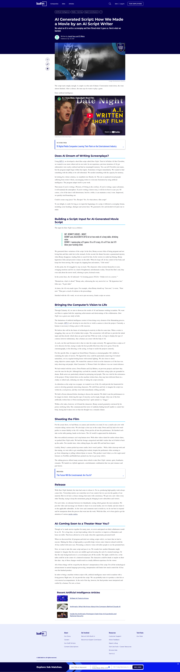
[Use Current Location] (109, 667)
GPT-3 (61, 161)
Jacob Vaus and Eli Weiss (76, 36)
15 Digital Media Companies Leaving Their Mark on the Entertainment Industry (87, 146)
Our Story (67, 636)
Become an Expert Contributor (91, 640)
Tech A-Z (112, 653)
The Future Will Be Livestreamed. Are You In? (74, 475)
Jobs (63, 4)
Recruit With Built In (88, 636)
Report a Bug (113, 643)
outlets (75, 514)
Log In (122, 4)
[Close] (178, 664)
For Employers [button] (135, 4)
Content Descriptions (71, 646)
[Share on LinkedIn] (47, 69)
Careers (66, 640)
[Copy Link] (47, 64)
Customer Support (115, 636)
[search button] (110, 4)
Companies (54, 4)
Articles (71, 4)
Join (116, 4)
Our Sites (140, 636)
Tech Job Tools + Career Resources (120, 646)
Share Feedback (114, 640)
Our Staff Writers (70, 643)
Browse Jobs (113, 650)
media (70, 514)
